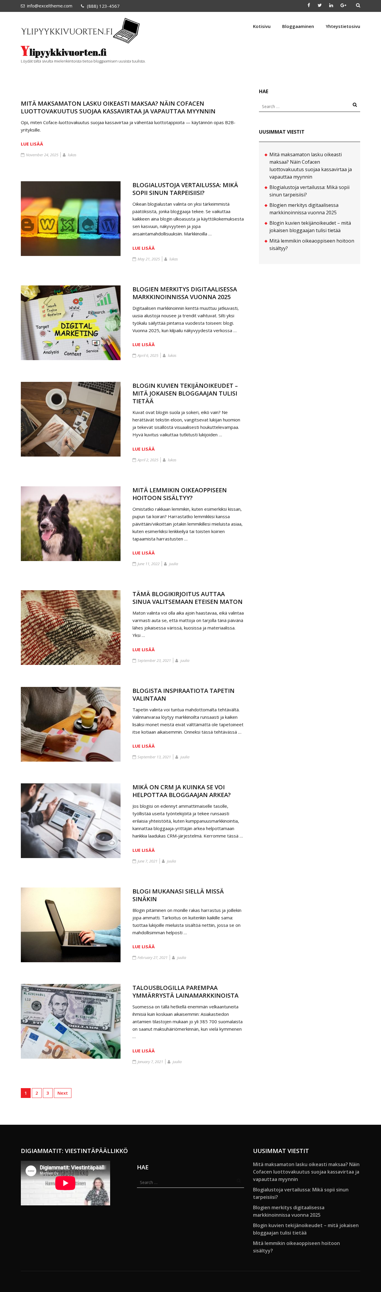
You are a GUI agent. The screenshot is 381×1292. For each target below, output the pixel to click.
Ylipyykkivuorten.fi (64, 52)
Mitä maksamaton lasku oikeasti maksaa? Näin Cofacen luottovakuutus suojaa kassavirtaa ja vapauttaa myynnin (118, 107)
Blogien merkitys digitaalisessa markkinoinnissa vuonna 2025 (184, 293)
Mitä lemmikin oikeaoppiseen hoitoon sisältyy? (179, 494)
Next (62, 1093)
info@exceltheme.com (49, 6)
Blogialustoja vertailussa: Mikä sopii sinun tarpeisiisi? (185, 189)
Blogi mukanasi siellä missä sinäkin (178, 895)
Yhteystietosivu (343, 26)
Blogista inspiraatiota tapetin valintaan (183, 694)
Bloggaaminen (298, 26)
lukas (72, 154)
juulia (173, 563)
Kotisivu (262, 26)
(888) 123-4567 (103, 6)
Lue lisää (32, 144)
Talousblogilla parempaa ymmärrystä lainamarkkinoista (185, 991)
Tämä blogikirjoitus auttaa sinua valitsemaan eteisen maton (187, 598)
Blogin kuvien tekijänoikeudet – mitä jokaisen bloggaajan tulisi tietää (185, 393)
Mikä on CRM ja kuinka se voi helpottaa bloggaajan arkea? (181, 791)
